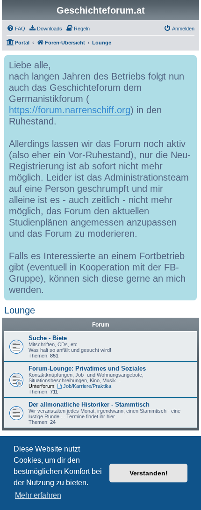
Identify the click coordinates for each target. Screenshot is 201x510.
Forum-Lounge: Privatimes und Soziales (87, 368)
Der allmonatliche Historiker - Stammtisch (89, 404)
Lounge (19, 310)
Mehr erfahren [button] (38, 495)
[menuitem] (16, 28)
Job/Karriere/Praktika (87, 386)
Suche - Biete (48, 338)
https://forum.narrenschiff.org (69, 110)
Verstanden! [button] (148, 473)
